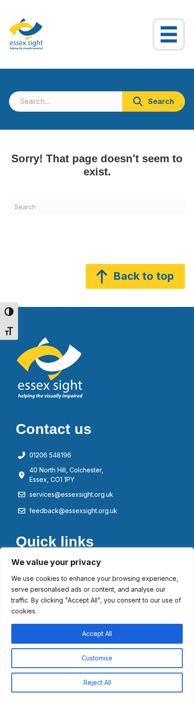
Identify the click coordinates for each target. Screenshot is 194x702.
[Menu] (168, 34)
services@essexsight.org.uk (71, 494)
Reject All (97, 682)
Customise (97, 658)
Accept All (97, 633)
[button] (153, 101)
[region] (97, 624)
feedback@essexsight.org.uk (73, 510)
